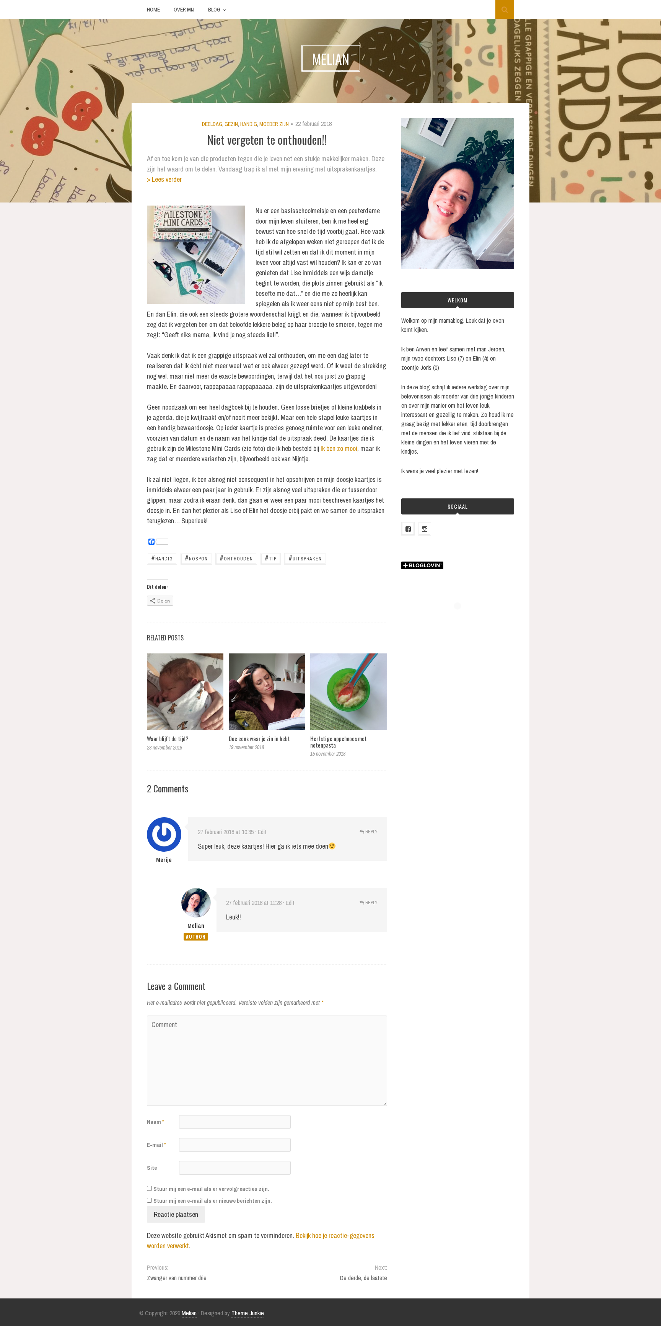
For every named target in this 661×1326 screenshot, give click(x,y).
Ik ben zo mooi (339, 448)
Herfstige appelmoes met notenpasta (338, 741)
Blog (214, 9)
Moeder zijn (274, 124)
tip (271, 558)
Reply (371, 832)
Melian (195, 925)
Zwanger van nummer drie (177, 1278)
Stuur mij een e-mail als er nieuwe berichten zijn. (212, 1201)
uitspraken (305, 558)
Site (152, 1168)
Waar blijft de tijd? (168, 738)
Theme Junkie (247, 1313)
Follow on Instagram (462, 620)
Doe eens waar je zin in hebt (259, 738)
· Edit (261, 832)
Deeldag (212, 124)
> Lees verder (164, 179)
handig (162, 558)
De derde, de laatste (363, 1278)
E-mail (156, 1145)
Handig (248, 124)
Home (153, 9)
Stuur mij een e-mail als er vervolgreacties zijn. (211, 1189)
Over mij (184, 9)
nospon (196, 558)
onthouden (236, 558)
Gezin (231, 124)
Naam (155, 1122)
